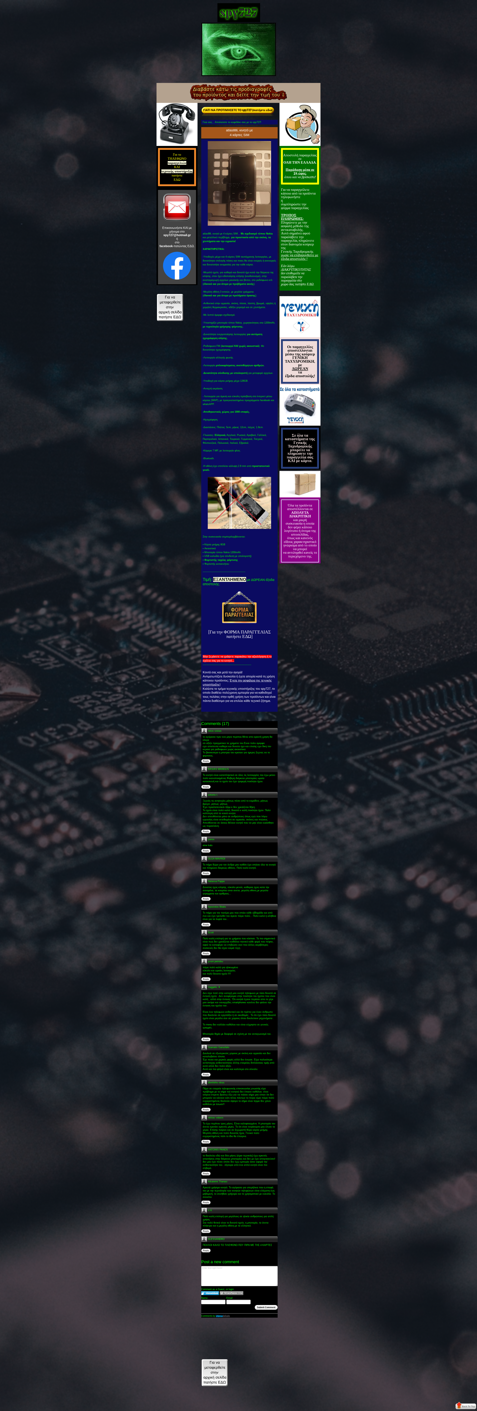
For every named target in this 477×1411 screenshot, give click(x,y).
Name (204, 1298)
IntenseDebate (223, 1315)
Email (229, 1298)
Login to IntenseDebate (210, 1293)
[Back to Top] (466, 1406)
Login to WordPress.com (231, 1293)
